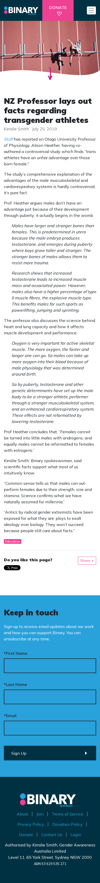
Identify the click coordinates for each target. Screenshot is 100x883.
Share (85, 560)
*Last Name (15, 684)
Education (12, 541)
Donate (26, 834)
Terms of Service (67, 814)
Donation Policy (67, 824)
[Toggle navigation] (91, 10)
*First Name (15, 653)
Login (76, 834)
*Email (10, 715)
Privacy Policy (30, 824)
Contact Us (51, 834)
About (22, 814)
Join (40, 814)
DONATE (58, 7)
